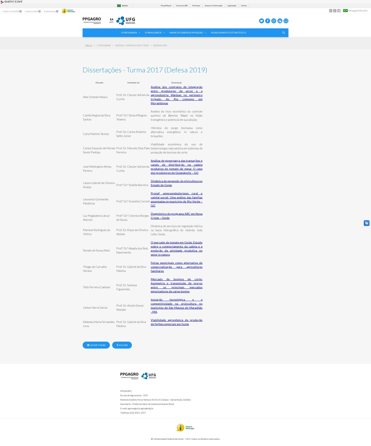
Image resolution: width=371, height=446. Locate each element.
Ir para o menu (31, 11)
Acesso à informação (213, 5)
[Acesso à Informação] (68, 10)
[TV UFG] (285, 20)
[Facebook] (267, 20)
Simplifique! (166, 5)
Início (89, 45)
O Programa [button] (129, 32)
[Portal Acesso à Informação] (185, 430)
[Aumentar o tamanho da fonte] (330, 10)
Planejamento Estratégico (228, 32)
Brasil (125, 5)
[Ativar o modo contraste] (338, 10)
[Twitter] (261, 20)
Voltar (123, 345)
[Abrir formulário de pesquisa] (283, 32)
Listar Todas (97, 345)
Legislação (231, 5)
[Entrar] (2, 2)
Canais (244, 5)
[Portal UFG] (125, 24)
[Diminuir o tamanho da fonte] (334, 10)
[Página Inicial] (92, 23)
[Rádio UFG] (279, 20)
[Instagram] (273, 20)
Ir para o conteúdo (10, 11)
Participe (196, 5)
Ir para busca (50, 11)
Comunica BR (182, 5)
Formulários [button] (153, 32)
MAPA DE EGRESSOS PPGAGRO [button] (186, 32)
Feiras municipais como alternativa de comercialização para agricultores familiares (176, 267)
